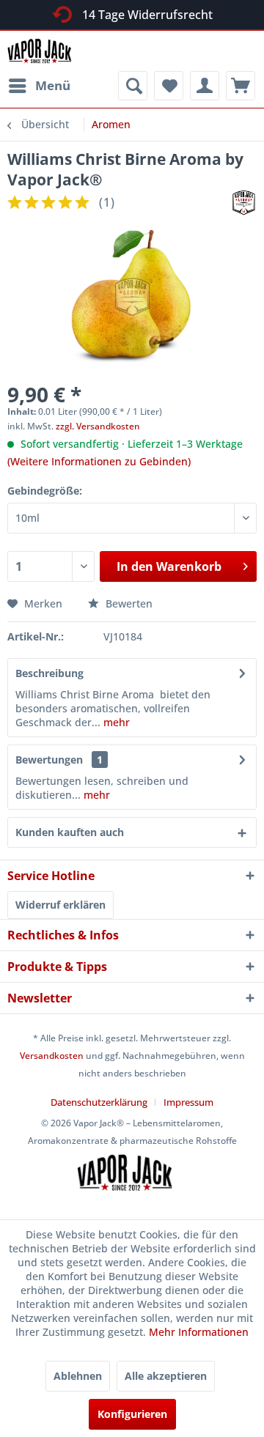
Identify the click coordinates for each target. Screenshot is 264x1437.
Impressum (188, 1102)
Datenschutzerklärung (99, 1102)
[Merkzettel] (168, 85)
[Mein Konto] (204, 85)
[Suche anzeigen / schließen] (132, 85)
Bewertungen (49, 759)
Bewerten (128, 603)
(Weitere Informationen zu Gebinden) (99, 461)
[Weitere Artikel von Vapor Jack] (244, 202)
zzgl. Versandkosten (98, 426)
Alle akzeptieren (166, 1376)
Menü (52, 85)
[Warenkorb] (240, 85)
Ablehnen (78, 1376)
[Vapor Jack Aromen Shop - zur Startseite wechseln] (44, 51)
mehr (115, 722)
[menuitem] (39, 85)
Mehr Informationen (199, 1332)
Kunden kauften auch (69, 832)
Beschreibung (49, 673)
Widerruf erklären (60, 905)
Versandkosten (52, 1055)
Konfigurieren (132, 1414)
